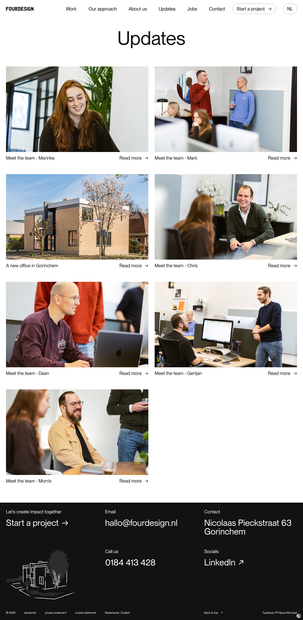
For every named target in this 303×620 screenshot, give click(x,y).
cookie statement (85, 612)
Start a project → (254, 9)
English (125, 612)
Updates (167, 9)
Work (71, 9)
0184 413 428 (130, 562)
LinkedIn (219, 562)
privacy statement (56, 612)
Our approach (103, 9)
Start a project (32, 522)
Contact (217, 9)
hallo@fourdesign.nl (141, 523)
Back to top (211, 612)
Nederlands (112, 612)
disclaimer (30, 612)
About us (138, 9)
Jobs (192, 9)
